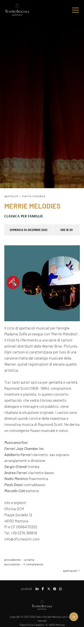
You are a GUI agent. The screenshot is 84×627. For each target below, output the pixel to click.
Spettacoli (11, 196)
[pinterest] (54, 590)
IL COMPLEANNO (33, 564)
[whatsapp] (60, 590)
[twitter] (49, 590)
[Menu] (75, 10)
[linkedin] (37, 590)
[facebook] (43, 590)
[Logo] (17, 10)
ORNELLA (29, 559)
